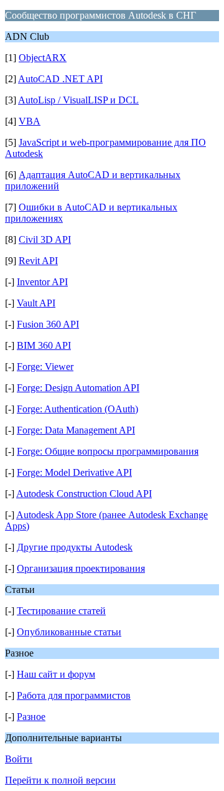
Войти (18, 759)
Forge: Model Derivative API (74, 472)
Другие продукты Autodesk (75, 547)
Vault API (36, 303)
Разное (31, 716)
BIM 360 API (44, 345)
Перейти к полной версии (60, 780)
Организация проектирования (81, 568)
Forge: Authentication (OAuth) (77, 409)
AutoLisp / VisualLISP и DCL (78, 100)
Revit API (38, 260)
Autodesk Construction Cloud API (84, 493)
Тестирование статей (61, 610)
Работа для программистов (74, 695)
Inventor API (42, 282)
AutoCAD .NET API (60, 78)
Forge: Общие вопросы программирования (107, 451)
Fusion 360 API (48, 324)
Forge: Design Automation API (78, 387)
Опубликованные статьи (69, 632)
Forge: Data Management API (76, 430)
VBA (29, 121)
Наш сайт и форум (56, 674)
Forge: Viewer (45, 366)
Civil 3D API (45, 239)
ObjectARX (43, 57)
